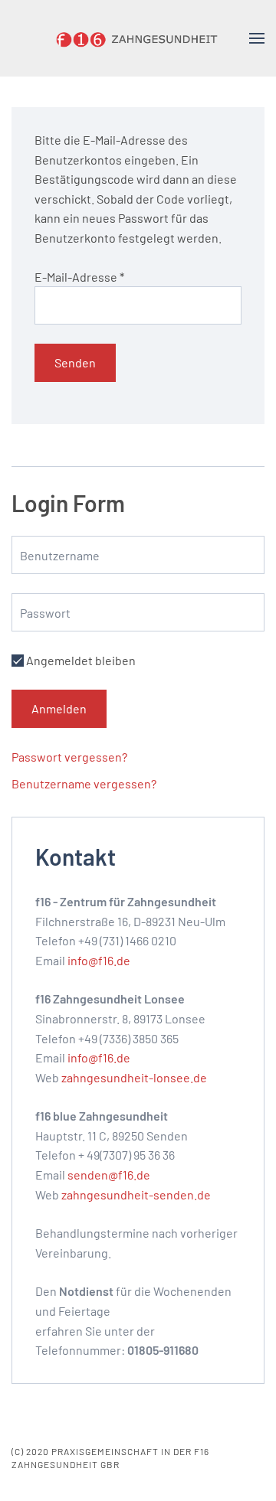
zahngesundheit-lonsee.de (134, 1077)
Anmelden (59, 708)
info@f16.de (98, 960)
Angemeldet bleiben (80, 660)
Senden (75, 362)
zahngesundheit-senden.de (136, 1194)
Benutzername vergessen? (84, 783)
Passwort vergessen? (69, 756)
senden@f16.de (108, 1174)
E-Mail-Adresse (79, 276)
